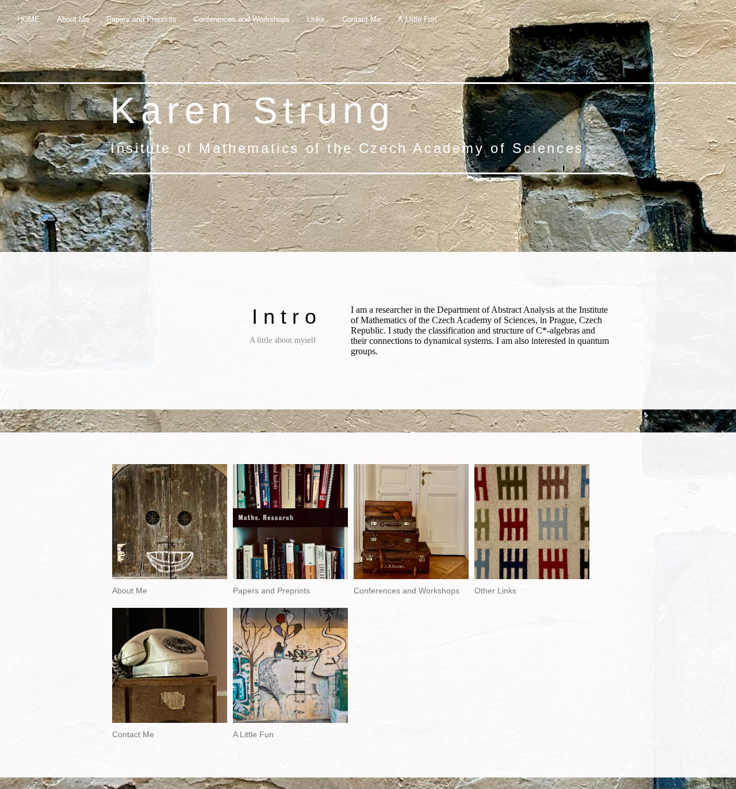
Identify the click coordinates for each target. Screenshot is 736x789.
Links (316, 18)
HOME (28, 18)
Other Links (495, 590)
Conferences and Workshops (242, 18)
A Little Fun (417, 18)
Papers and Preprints (141, 18)
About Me (73, 18)
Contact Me (361, 18)
